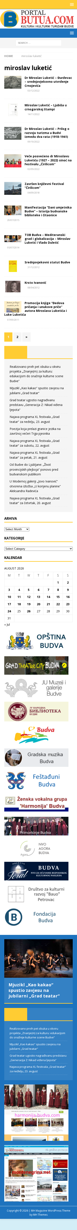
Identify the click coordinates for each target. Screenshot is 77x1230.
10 (9, 597)
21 (48, 604)
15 (58, 597)
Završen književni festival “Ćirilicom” (44, 186)
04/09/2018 (34, 192)
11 (19, 597)
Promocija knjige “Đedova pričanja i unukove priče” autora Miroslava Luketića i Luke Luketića (35, 309)
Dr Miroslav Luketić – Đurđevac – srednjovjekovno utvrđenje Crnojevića (48, 81)
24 (9, 611)
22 (58, 604)
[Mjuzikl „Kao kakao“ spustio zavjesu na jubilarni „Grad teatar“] (38, 958)
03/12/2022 (34, 90)
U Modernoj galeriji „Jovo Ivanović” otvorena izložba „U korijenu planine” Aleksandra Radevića (35, 486)
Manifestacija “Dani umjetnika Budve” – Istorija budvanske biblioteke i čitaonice (48, 211)
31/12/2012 (34, 267)
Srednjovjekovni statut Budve (47, 262)
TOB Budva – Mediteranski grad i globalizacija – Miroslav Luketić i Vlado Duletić (47, 239)
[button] (71, 4)
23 (68, 604)
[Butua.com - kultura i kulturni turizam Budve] (37, 26)
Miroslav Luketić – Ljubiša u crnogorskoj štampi (46, 107)
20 (38, 604)
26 (28, 611)
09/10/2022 (34, 141)
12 (28, 597)
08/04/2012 (34, 287)
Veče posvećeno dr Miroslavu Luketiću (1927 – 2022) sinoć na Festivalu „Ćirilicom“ (48, 160)
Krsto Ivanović (35, 283)
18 (19, 604)
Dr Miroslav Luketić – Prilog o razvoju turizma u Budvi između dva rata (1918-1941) (47, 132)
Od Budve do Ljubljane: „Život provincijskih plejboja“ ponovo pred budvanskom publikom (34, 469)
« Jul (7, 624)
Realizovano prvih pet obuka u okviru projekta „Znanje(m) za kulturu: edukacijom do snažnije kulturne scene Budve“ (37, 1033)
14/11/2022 (34, 114)
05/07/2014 (13, 247)
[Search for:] (39, 43)
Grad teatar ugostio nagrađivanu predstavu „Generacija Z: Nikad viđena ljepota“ (36, 405)
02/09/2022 (34, 169)
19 (28, 604)
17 (9, 604)
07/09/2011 (13, 319)
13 (38, 597)
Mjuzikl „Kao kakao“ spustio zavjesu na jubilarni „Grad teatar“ (34, 990)
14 (48, 597)
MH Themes (40, 1214)
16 (68, 597)
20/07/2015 (13, 220)
